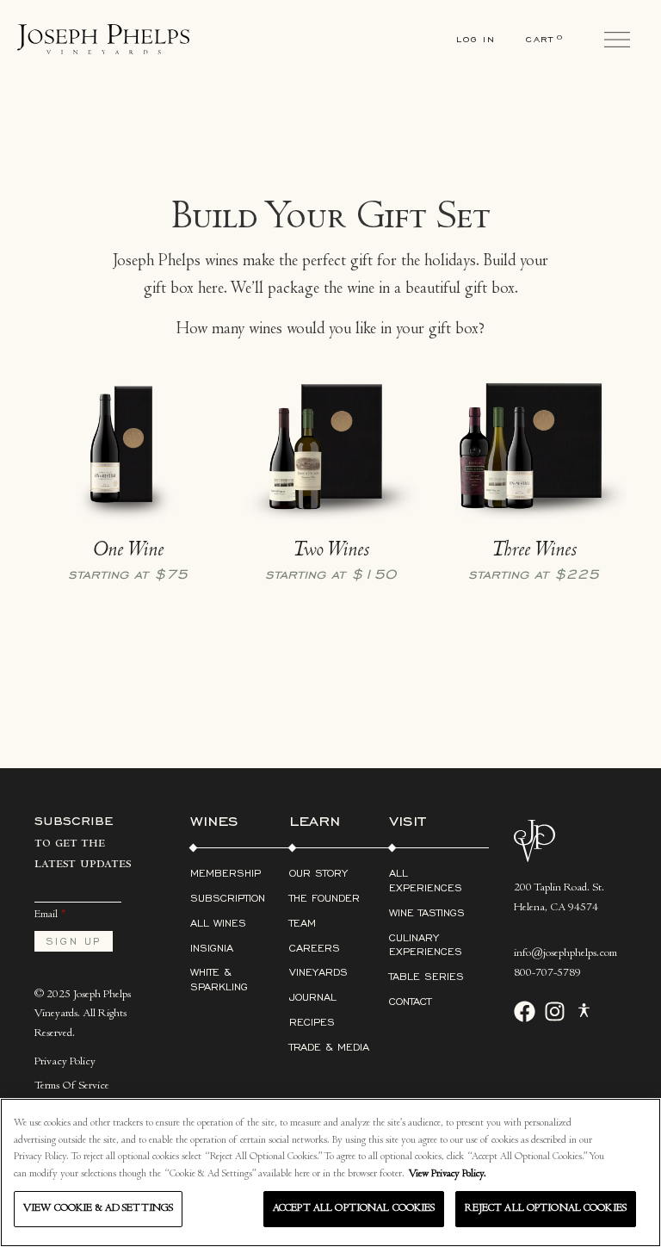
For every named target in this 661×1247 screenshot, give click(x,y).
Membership (225, 872)
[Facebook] (524, 1011)
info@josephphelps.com (565, 954)
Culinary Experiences (425, 945)
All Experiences (425, 880)
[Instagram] (554, 1011)
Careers (314, 947)
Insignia (211, 947)
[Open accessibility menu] (584, 1014)
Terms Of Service (71, 1087)
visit (407, 820)
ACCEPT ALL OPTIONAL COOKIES (354, 1208)
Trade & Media (329, 1046)
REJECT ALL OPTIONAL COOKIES (546, 1208)
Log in (476, 39)
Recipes (312, 1021)
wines (214, 820)
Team (302, 922)
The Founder (324, 897)
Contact (410, 1001)
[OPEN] (617, 39)
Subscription (227, 897)
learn (314, 820)
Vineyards (318, 971)
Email (46, 915)
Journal (313, 996)
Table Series (426, 976)
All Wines (218, 922)
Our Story (318, 872)
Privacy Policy (65, 1063)
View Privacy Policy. (447, 1174)
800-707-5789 (547, 974)
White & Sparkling (219, 979)
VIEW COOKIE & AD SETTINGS (98, 1208)
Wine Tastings (427, 912)
